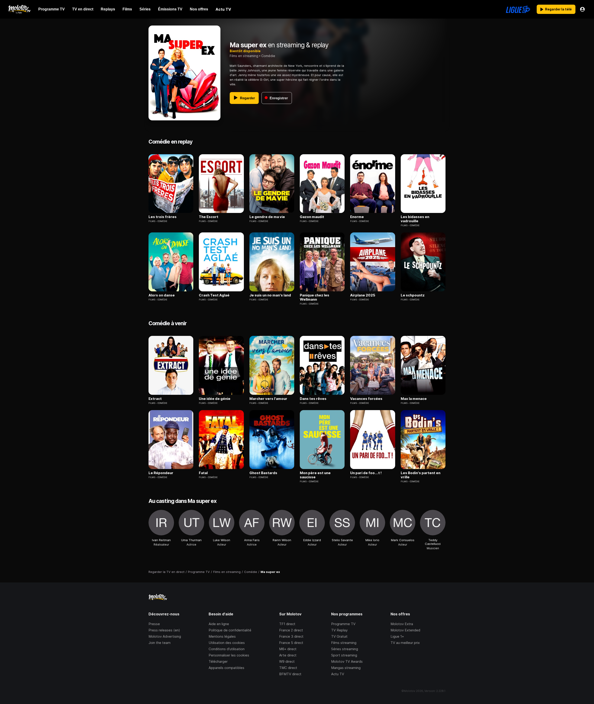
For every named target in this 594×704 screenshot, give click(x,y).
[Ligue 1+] (518, 9)
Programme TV (343, 624)
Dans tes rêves (313, 399)
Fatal (203, 473)
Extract (155, 399)
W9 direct (287, 661)
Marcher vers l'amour (268, 399)
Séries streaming (344, 649)
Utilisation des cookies (227, 642)
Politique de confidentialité (230, 630)
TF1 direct (287, 624)
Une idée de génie (214, 399)
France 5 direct (291, 642)
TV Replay (339, 630)
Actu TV (337, 674)
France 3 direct (291, 636)
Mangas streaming (346, 667)
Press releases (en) (164, 630)
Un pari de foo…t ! (366, 473)
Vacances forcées (366, 399)
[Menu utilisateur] (582, 9)
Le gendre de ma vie (267, 217)
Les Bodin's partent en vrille (420, 475)
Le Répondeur (160, 473)
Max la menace (414, 399)
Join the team (159, 642)
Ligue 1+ (397, 636)
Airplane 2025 (362, 295)
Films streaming (343, 642)
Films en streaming (244, 56)
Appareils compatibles (226, 667)
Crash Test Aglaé (214, 295)
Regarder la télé (558, 9)
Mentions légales (222, 636)
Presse (154, 624)
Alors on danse (161, 295)
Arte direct (288, 655)
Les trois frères (162, 217)
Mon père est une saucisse (315, 475)
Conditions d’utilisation (227, 649)
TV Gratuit (339, 636)
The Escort (208, 217)
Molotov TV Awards (347, 661)
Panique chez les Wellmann (314, 297)
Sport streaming (344, 655)
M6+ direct (288, 649)
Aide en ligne (219, 624)
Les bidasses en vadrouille (415, 219)
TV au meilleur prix (405, 642)
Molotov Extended (405, 630)
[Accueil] (19, 9)
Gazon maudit (312, 217)
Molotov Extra (402, 624)
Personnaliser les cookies (229, 655)
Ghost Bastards (263, 473)
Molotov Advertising (164, 636)
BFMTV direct (290, 674)
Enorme (357, 217)
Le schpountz (413, 295)
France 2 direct (291, 630)
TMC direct (288, 667)
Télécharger (218, 661)
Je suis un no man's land (270, 295)
